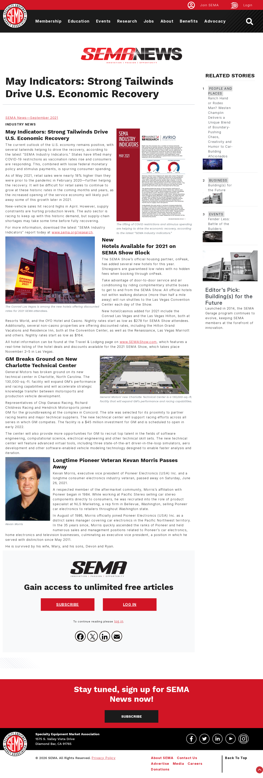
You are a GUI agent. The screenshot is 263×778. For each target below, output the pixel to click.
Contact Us (187, 758)
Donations (160, 769)
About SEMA (162, 758)
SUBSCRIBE (67, 604)
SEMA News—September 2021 (31, 118)
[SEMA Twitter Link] (204, 739)
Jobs (149, 21)
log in (118, 621)
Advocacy (215, 21)
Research (127, 21)
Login (247, 5)
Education (79, 21)
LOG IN (130, 604)
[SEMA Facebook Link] (191, 739)
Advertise (160, 763)
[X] (92, 636)
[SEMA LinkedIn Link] (217, 739)
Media (178, 763)
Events (103, 21)
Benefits (189, 21)
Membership (48, 21)
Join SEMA (209, 5)
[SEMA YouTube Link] (230, 739)
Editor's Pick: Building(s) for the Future (229, 296)
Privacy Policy (104, 758)
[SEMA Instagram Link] (243, 739)
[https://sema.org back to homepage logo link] (252, 21)
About (167, 21)
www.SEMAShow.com (138, 342)
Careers (195, 763)
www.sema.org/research (72, 232)
